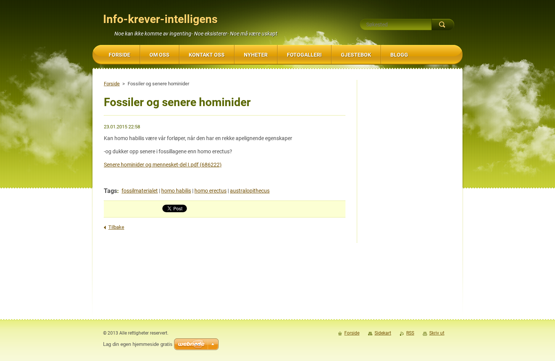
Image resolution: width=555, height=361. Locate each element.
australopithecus (250, 191)
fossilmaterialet (140, 191)
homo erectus (210, 191)
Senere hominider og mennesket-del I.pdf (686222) (163, 165)
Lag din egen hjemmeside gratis (138, 344)
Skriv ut (436, 333)
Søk (443, 24)
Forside (112, 83)
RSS (410, 333)
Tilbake (116, 227)
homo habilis (176, 191)
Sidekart (383, 333)
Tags (110, 190)
